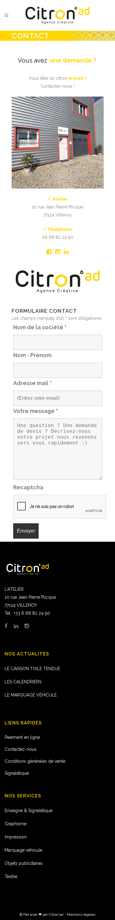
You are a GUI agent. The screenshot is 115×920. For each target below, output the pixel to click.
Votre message (35, 411)
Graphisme (15, 823)
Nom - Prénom (32, 355)
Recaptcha (28, 487)
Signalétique (17, 773)
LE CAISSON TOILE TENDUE (32, 668)
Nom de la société (40, 327)
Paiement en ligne (22, 737)
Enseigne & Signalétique (28, 810)
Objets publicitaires (24, 863)
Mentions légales (81, 914)
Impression (16, 836)
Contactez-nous (20, 749)
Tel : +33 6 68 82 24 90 (27, 613)
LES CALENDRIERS (23, 681)
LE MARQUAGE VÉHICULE (31, 695)
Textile (11, 876)
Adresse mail (32, 383)
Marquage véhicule (23, 850)
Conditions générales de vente (35, 761)
